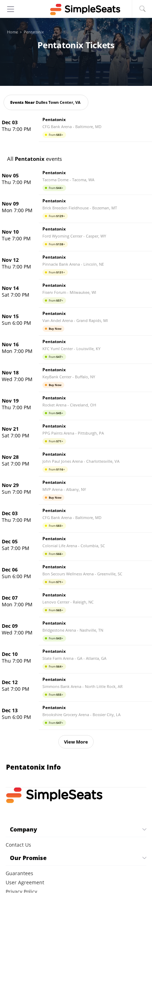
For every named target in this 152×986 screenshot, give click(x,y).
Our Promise (28, 858)
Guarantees (19, 873)
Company (23, 829)
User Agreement (25, 882)
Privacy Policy (21, 891)
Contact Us (18, 844)
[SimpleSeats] (76, 9)
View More (76, 742)
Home (12, 32)
